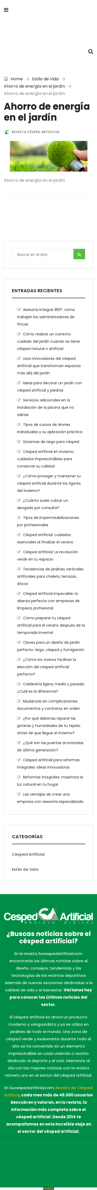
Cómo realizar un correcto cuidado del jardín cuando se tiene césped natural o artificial (48, 341)
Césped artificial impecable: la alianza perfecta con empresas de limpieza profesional (48, 601)
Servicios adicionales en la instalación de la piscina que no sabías (45, 407)
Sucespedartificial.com (25, 1158)
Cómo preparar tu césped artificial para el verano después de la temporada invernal (51, 625)
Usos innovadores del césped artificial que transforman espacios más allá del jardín (49, 366)
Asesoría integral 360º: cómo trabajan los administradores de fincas (46, 317)
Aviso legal (58, 1165)
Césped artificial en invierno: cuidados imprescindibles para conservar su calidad (45, 459)
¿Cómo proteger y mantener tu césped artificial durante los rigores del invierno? (49, 483)
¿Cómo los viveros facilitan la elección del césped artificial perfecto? (46, 667)
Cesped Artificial (28, 854)
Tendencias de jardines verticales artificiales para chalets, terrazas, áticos (50, 576)
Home (16, 79)
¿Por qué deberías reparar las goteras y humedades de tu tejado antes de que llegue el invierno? (48, 726)
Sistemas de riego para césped (51, 441)
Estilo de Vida (45, 79)
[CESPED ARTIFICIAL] (48, 31)
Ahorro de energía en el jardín (34, 86)
